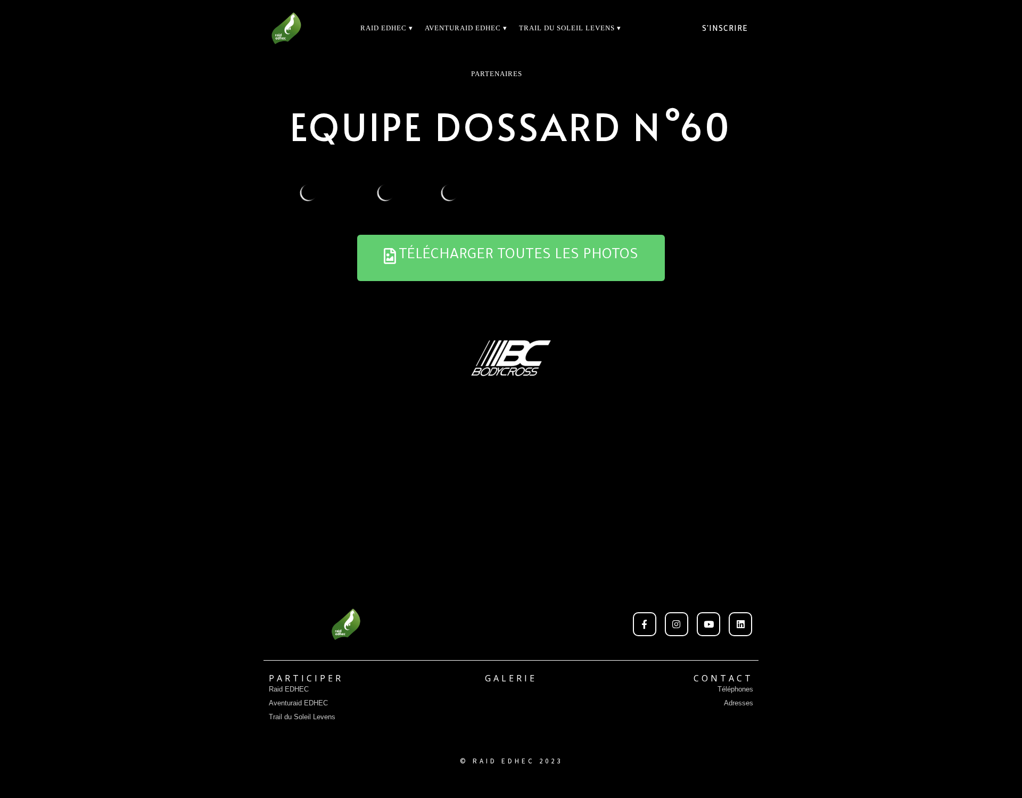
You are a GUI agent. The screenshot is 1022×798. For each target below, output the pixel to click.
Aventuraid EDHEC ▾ (466, 28)
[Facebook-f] (644, 624)
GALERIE (511, 678)
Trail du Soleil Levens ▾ (570, 28)
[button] (511, 258)
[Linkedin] (740, 624)
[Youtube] (708, 624)
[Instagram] (676, 624)
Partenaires (496, 74)
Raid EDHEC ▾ (386, 28)
